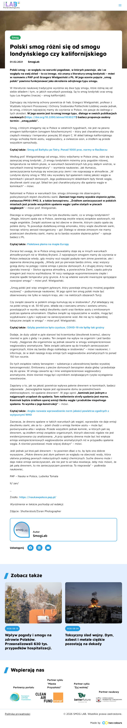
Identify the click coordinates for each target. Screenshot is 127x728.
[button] (30, 548)
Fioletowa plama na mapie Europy (48, 244)
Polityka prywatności (17, 713)
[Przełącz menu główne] (120, 5)
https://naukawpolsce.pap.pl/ (37, 497)
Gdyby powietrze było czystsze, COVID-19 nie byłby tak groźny (65, 327)
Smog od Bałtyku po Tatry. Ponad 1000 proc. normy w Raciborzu (67, 149)
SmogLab (34, 61)
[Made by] (112, 722)
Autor (36, 531)
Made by (95, 722)
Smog (15, 37)
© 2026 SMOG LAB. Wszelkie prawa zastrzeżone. (93, 713)
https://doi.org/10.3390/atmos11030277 (50, 117)
